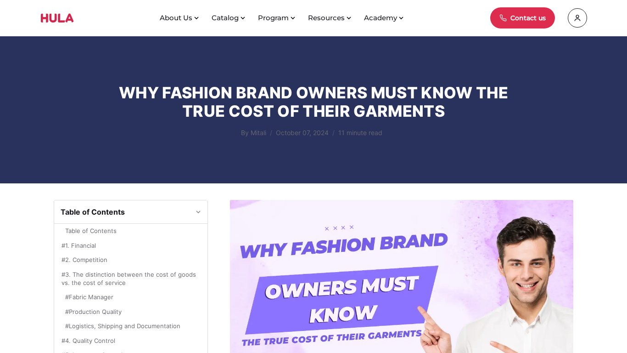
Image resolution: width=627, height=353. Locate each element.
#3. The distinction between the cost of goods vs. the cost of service (129, 278)
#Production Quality (93, 311)
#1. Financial (79, 245)
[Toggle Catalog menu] (244, 18)
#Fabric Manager (89, 297)
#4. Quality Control (88, 340)
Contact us (528, 18)
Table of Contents (91, 230)
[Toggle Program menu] (294, 18)
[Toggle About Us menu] (197, 18)
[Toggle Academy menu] (402, 18)
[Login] (577, 18)
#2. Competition (84, 259)
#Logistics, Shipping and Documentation (122, 326)
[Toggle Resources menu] (350, 18)
